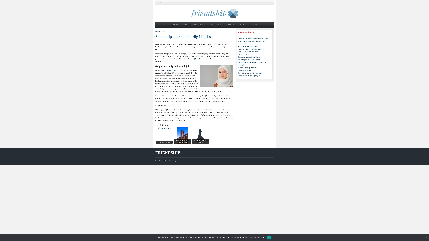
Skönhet (232, 25)
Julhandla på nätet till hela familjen (249, 60)
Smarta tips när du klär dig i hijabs (183, 36)
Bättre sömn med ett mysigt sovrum (249, 57)
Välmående (253, 25)
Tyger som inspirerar (244, 44)
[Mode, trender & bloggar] (214, 13)
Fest (242, 25)
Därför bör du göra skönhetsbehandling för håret (253, 38)
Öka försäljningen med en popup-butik (250, 73)
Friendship (167, 152)
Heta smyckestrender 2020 (246, 70)
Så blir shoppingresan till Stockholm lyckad (252, 41)
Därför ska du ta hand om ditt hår (248, 52)
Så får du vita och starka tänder (248, 46)
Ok (269, 237)
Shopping (174, 25)
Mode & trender (217, 25)
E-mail (159, 2)
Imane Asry (172, 70)
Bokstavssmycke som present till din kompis (252, 62)
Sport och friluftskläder (194, 25)
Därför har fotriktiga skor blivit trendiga (250, 49)
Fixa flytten (241, 65)
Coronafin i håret (243, 54)
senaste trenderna (173, 96)
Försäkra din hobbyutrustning (247, 68)
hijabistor (196, 59)
